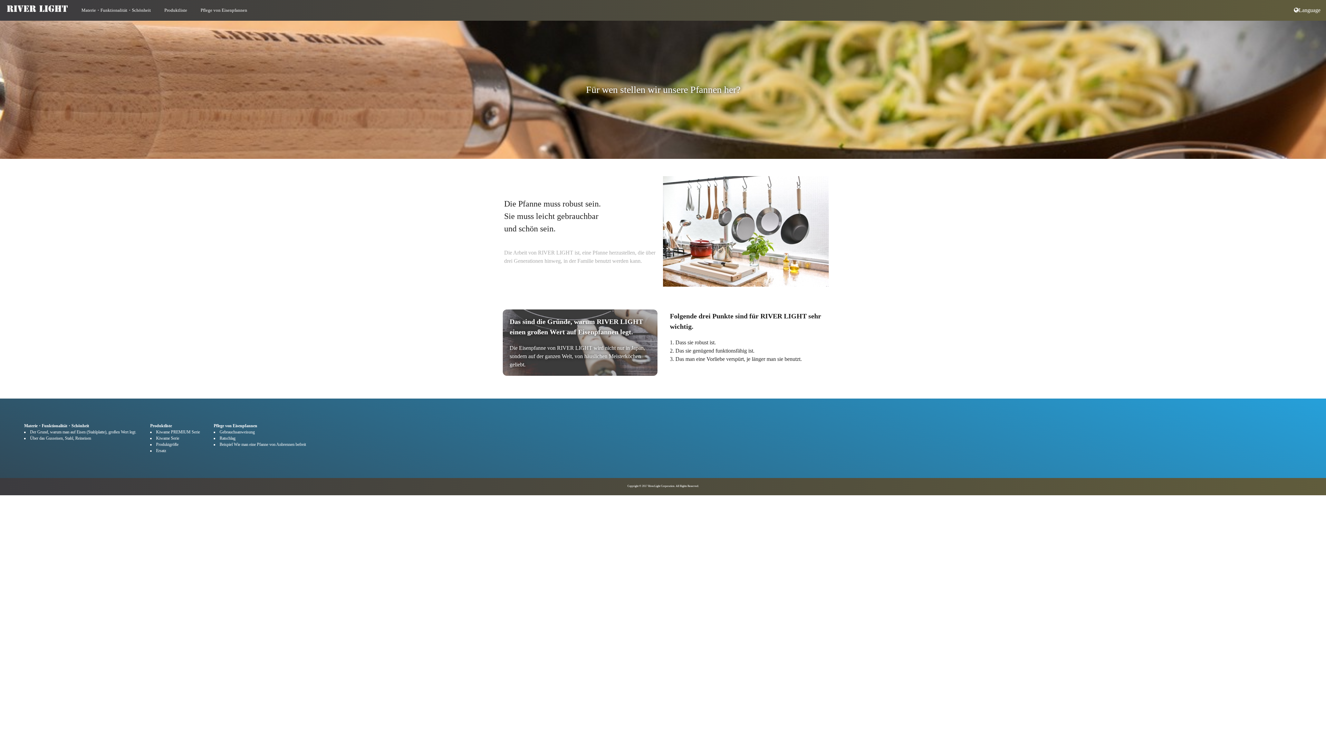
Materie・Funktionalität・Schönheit (116, 10)
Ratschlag (228, 438)
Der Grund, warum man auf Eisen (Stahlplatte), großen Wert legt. (83, 432)
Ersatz (161, 450)
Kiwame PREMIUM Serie (178, 432)
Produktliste (175, 10)
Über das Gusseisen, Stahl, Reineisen (60, 438)
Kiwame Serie (167, 438)
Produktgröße (167, 444)
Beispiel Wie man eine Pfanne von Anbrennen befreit (263, 444)
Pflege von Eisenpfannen (224, 10)
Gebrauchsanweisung (237, 432)
